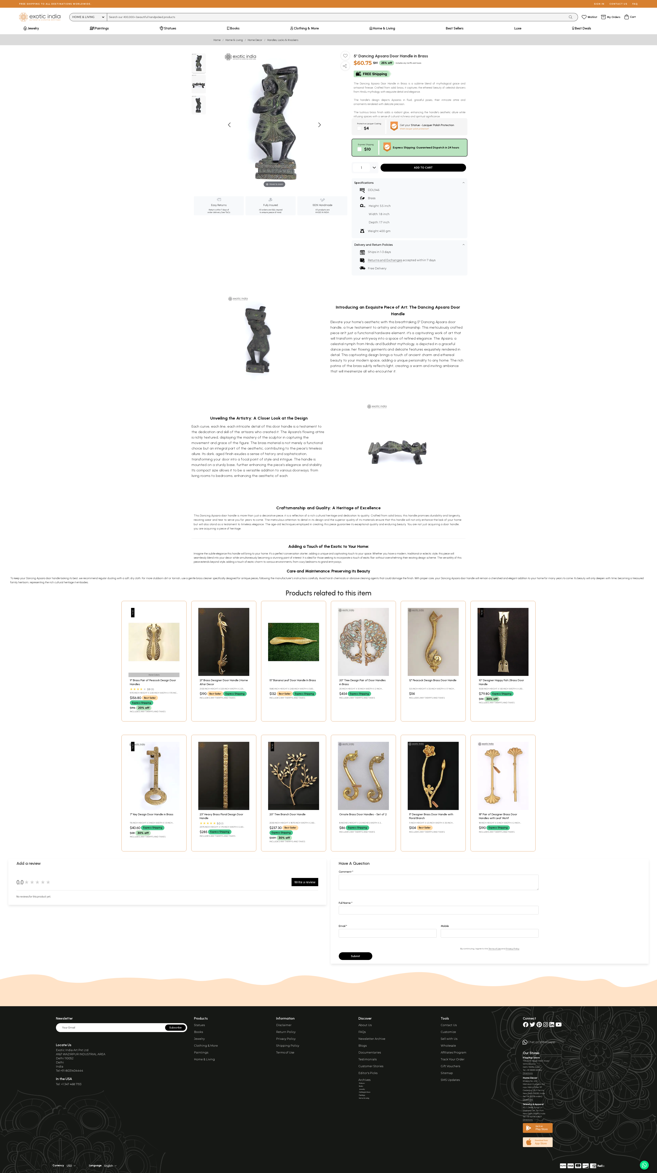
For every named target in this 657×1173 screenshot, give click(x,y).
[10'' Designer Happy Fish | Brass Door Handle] (503, 675)
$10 (367, 149)
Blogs (362, 1045)
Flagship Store (531, 1057)
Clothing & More (206, 1045)
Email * (343, 926)
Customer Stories (370, 1066)
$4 (366, 128)
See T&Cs (225, 212)
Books (198, 1032)
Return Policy (285, 1032)
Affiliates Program (453, 1052)
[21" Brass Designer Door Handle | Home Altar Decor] (223, 675)
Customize (448, 1032)
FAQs (362, 1032)
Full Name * (345, 902)
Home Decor (255, 40)
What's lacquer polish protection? (414, 129)
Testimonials (367, 1059)
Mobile (445, 926)
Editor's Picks (367, 1073)
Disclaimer (284, 1025)
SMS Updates (450, 1080)
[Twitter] (532, 1025)
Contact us (618, 4)
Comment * (346, 871)
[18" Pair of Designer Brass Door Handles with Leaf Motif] (503, 809)
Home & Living (234, 40)
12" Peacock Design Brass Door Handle (432, 680)
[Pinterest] (539, 1025)
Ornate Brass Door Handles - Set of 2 (363, 814)
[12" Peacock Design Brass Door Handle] (433, 675)
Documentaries (369, 1052)
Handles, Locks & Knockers (282, 40)
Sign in (599, 4)
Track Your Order (453, 1059)
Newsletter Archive (371, 1038)
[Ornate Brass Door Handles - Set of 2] (363, 809)
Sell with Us (449, 1038)
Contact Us (449, 1025)
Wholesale (448, 1045)
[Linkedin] (551, 1025)
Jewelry (199, 1038)
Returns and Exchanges (385, 260)
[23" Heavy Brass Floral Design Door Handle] (223, 809)
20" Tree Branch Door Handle (287, 814)
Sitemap (447, 1073)
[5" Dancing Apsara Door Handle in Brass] (199, 63)
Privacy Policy (512, 948)
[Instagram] (545, 1025)
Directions (528, 1073)
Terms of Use (494, 948)
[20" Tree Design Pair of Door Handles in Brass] (363, 675)
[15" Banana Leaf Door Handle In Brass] (293, 675)
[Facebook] (525, 1025)
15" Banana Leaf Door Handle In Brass (292, 680)
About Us (365, 1025)
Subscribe (175, 1027)
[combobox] (336, 17)
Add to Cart (423, 167)
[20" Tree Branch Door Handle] (293, 809)
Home (217, 40)
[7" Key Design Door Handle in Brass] (153, 809)
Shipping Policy (287, 1045)
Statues (199, 1025)
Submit (355, 956)
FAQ (635, 4)
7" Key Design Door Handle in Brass (151, 814)
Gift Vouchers (450, 1066)
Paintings (201, 1052)
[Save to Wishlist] (345, 57)
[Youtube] (559, 1025)
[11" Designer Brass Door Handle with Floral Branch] (433, 809)
